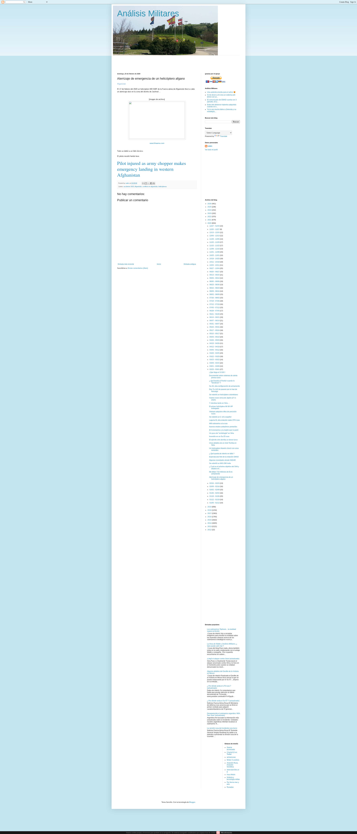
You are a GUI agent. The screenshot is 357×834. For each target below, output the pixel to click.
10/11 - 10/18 (214, 262)
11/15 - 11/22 (214, 246)
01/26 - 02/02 (214, 493)
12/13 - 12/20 (214, 232)
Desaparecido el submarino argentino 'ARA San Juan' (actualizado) (223, 714)
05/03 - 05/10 (214, 337)
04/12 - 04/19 (214, 347)
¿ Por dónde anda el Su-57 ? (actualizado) (223, 701)
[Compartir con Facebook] (151, 183)
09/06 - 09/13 (214, 278)
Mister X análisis (233, 760)
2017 (210, 513)
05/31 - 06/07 (214, 324)
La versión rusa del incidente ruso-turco (222, 728)
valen (210, 146)
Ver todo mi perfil (211, 150)
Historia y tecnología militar (233, 778)
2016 (210, 517)
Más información (226, 832)
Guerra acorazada (231, 748)
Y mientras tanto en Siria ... (219, 403)
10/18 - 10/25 (214, 259)
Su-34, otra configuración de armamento (224, 386)
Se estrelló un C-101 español (220, 417)
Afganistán (138, 186)
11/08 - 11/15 (214, 249)
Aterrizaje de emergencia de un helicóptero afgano (221, 478)
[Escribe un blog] (145, 183)
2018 (210, 510)
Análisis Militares (148, 13)
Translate (223, 136)
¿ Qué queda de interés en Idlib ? (221, 454)
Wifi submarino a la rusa (218, 423)
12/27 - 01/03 (214, 226)
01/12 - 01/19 (214, 500)
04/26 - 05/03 (214, 340)
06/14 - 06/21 (214, 317)
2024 (210, 210)
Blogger (192, 802)
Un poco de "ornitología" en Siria (221, 433)
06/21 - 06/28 (214, 314)
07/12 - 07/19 (214, 304)
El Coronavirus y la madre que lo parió (223, 430)
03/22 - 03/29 (214, 356)
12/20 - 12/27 (214, 229)
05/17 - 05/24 (214, 330)
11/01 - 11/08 (214, 252)
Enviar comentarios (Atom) (138, 268)
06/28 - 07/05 (214, 311)
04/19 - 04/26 (214, 343)
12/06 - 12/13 (214, 236)
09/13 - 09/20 (214, 275)
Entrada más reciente (126, 264)
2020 (210, 223)
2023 (210, 213)
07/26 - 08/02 (214, 298)
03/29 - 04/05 (214, 353)
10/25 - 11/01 (214, 255)
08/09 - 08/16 (214, 291)
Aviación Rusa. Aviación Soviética (232, 765)
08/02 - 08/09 (214, 294)
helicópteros (162, 186)
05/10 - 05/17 (214, 334)
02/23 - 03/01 (214, 369)
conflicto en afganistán (150, 186)
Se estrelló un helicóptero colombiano (223, 395)
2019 (210, 507)
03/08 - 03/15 (214, 363)
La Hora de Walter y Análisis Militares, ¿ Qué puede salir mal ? (222, 645)
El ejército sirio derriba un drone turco (223, 440)
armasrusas (231, 757)
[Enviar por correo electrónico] (143, 183)
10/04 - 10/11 (214, 265)
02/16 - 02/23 (214, 483)
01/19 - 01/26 (214, 496)
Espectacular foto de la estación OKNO (224, 457)
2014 (210, 523)
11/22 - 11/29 (214, 242)
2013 (210, 526)
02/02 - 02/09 (214, 490)
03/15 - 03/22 (214, 360)
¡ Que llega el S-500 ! (217, 372)
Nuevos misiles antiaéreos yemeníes (223, 427)
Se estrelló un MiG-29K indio (220, 463)
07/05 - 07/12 (214, 307)
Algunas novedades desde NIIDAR (222, 460)
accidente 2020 (129, 186)
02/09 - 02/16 (214, 486)
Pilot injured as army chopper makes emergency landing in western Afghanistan (151, 169)
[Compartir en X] (148, 183)
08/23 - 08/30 (214, 285)
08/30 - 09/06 (214, 281)
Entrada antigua (190, 264)
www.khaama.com (157, 143)
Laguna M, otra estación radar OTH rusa (224, 420)
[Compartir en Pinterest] (153, 183)
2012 (210, 530)
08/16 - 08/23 (214, 288)
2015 (210, 520)
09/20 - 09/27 (214, 272)
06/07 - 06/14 (214, 321)
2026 (210, 204)
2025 (210, 207)
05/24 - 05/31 (214, 327)
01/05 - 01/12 (214, 503)
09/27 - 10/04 (214, 268)
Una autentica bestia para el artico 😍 (221, 92)
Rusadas (230, 787)
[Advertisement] (184, 61)
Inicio (159, 264)
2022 (210, 217)
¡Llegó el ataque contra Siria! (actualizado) (223, 659)
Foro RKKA (231, 775)
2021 (210, 220)
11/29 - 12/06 (214, 239)
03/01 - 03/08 (214, 366)
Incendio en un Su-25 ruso (219, 436)
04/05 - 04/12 (214, 350)
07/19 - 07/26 (214, 301)
